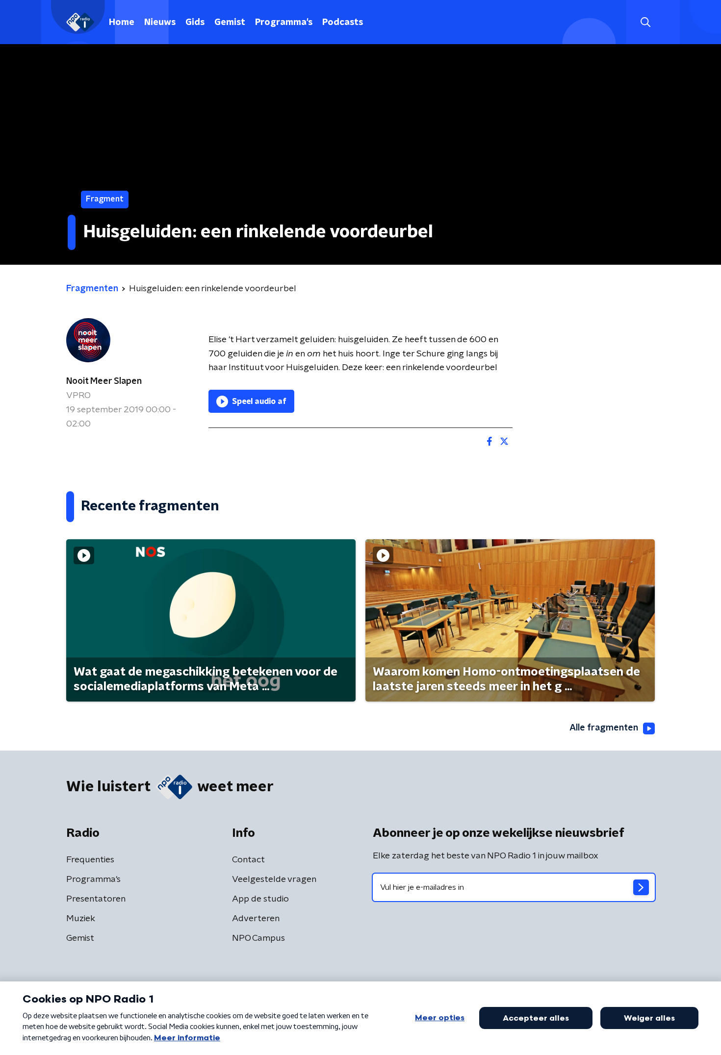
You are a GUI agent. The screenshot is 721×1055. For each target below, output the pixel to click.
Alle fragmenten (603, 728)
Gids (195, 22)
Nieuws (160, 22)
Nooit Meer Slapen (104, 381)
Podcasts (342, 22)
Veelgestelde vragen (274, 879)
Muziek (80, 918)
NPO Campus (258, 938)
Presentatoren (96, 899)
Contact (248, 859)
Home (121, 22)
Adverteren (256, 918)
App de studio (260, 899)
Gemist (229, 22)
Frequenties (90, 859)
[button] (645, 22)
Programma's (283, 22)
